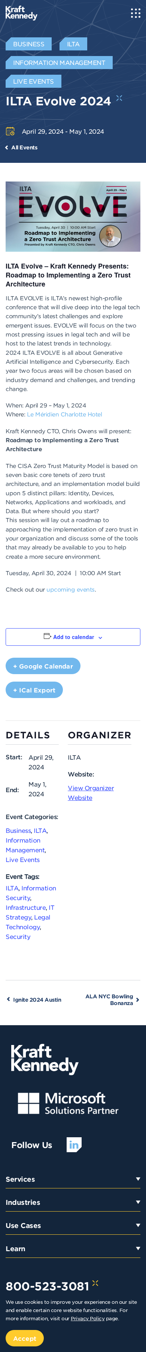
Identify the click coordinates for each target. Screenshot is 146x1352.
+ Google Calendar (43, 666)
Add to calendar (73, 637)
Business (18, 830)
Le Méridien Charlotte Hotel (64, 414)
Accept (24, 1338)
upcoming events (70, 589)
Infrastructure (26, 907)
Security (18, 936)
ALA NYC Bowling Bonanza (109, 999)
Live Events (23, 859)
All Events (24, 147)
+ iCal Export (34, 690)
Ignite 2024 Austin (37, 999)
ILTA (40, 830)
